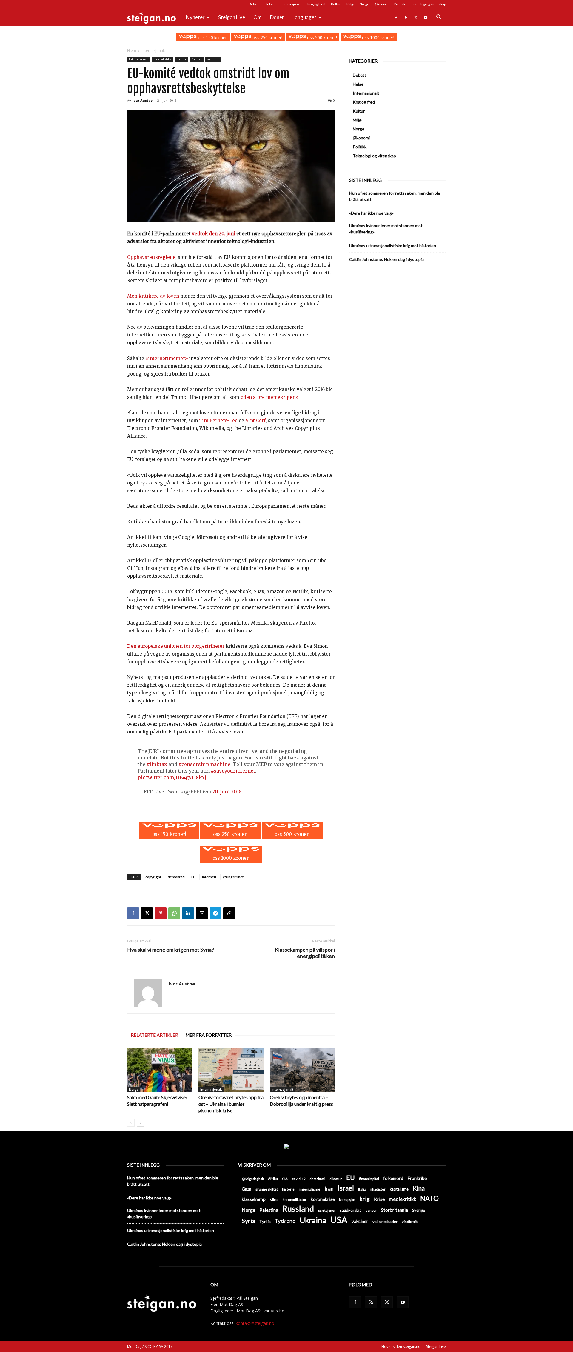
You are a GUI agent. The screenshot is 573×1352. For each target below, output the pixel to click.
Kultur (336, 4)
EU (193, 877)
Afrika (273, 1178)
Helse (269, 4)
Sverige (418, 1210)
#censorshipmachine (204, 764)
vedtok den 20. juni (213, 233)
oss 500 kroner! (321, 37)
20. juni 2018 (227, 792)
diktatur (335, 1179)
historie (288, 1189)
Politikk (399, 4)
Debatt (254, 4)
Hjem (131, 50)
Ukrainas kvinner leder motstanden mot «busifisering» (386, 228)
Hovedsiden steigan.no (400, 1346)
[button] (439, 18)
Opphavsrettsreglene (151, 257)
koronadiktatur (294, 1199)
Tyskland (285, 1221)
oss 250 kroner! (266, 37)
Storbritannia (394, 1210)
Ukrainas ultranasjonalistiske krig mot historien (392, 245)
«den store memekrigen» (269, 397)
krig (364, 1199)
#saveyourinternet (233, 771)
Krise (379, 1199)
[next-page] (140, 1123)
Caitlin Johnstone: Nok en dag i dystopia (386, 259)
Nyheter (195, 17)
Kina (419, 1188)
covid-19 (298, 1179)
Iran (329, 1188)
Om (257, 17)
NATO (429, 1198)
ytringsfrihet (233, 877)
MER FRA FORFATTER (208, 1035)
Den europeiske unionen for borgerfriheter (175, 646)
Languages (304, 17)
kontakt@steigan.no (255, 1323)
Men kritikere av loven (153, 296)
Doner (277, 17)
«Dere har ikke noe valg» (371, 213)
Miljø (350, 4)
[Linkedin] (188, 913)
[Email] (202, 913)
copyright (153, 877)
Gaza (246, 1188)
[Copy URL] (229, 913)
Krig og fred (316, 4)
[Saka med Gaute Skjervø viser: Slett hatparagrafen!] (159, 1070)
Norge (364, 4)
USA (338, 1219)
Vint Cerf (256, 420)
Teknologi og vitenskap (428, 4)
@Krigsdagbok (253, 1179)
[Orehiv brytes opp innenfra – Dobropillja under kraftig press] (302, 1070)
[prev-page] (131, 1123)
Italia (362, 1189)
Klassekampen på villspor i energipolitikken (305, 953)
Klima (274, 1199)
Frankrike (417, 1178)
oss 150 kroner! (212, 37)
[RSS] (405, 17)
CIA (285, 1179)
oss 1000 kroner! (377, 37)
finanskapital (369, 1178)
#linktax (157, 764)
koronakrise (323, 1199)
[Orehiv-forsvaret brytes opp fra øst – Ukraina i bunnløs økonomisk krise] (231, 1070)
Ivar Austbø (143, 100)
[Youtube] (425, 17)
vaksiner (360, 1221)
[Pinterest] (161, 913)
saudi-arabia (350, 1210)
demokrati (176, 877)
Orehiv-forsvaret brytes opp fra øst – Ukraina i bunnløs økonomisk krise (231, 1103)
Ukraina (313, 1220)
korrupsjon (347, 1200)
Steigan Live (231, 17)
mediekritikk (402, 1199)
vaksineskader (385, 1221)
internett (209, 877)
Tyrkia (265, 1221)
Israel (346, 1188)
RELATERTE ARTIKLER (154, 1035)
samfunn (213, 59)
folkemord (393, 1178)
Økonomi (382, 4)
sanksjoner (327, 1210)
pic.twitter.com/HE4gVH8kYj (172, 777)
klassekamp (254, 1199)
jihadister (378, 1189)
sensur (371, 1210)
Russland (298, 1209)
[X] (415, 17)
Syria (248, 1221)
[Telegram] (215, 913)
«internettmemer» (167, 358)
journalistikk (163, 59)
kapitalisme (399, 1189)
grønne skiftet (266, 1189)
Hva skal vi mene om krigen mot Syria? (170, 950)
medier (181, 59)
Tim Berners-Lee (218, 420)
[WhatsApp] (174, 913)
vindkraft (410, 1221)
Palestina (268, 1210)
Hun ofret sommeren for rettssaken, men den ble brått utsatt (394, 196)
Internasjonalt (291, 4)
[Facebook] (396, 17)
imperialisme (309, 1189)
